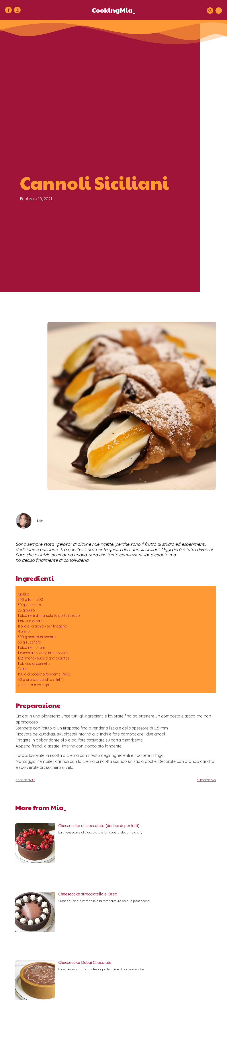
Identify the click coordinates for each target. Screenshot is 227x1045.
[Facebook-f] (8, 10)
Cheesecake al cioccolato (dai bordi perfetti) (98, 825)
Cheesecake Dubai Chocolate (84, 962)
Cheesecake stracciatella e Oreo (87, 894)
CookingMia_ (113, 9)
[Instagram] (17, 10)
